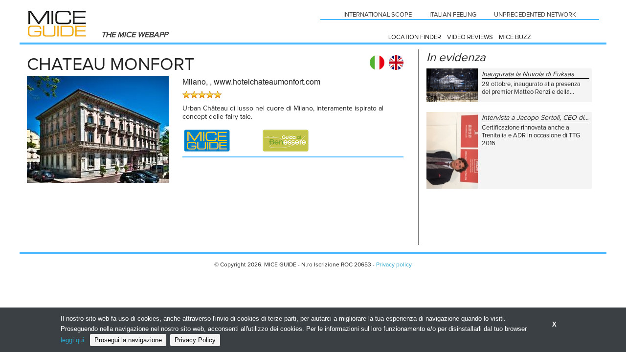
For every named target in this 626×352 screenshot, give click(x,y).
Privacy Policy (195, 340)
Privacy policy (394, 265)
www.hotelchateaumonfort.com (267, 81)
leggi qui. (73, 340)
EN (396, 62)
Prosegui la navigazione (128, 340)
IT (377, 62)
